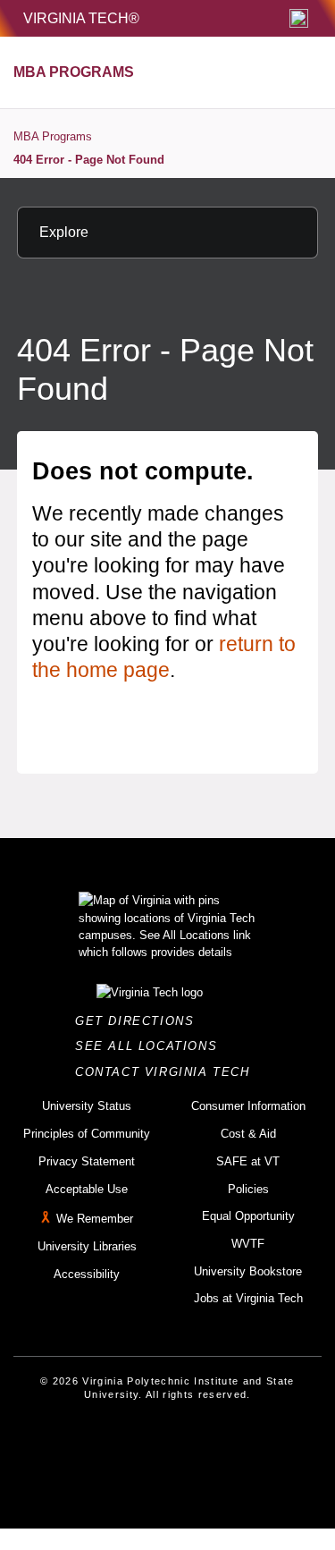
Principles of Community (86, 1133)
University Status (86, 1106)
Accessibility (87, 1274)
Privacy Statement (86, 1161)
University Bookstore (248, 1271)
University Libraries (87, 1246)
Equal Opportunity (248, 1216)
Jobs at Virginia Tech (248, 1298)
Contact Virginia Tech (167, 1072)
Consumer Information (248, 1106)
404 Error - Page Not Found (88, 159)
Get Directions (140, 1021)
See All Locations (151, 1046)
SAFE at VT (248, 1161)
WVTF (247, 1243)
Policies (248, 1189)
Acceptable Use (87, 1189)
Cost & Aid (248, 1133)
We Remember (94, 1218)
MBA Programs (52, 136)
